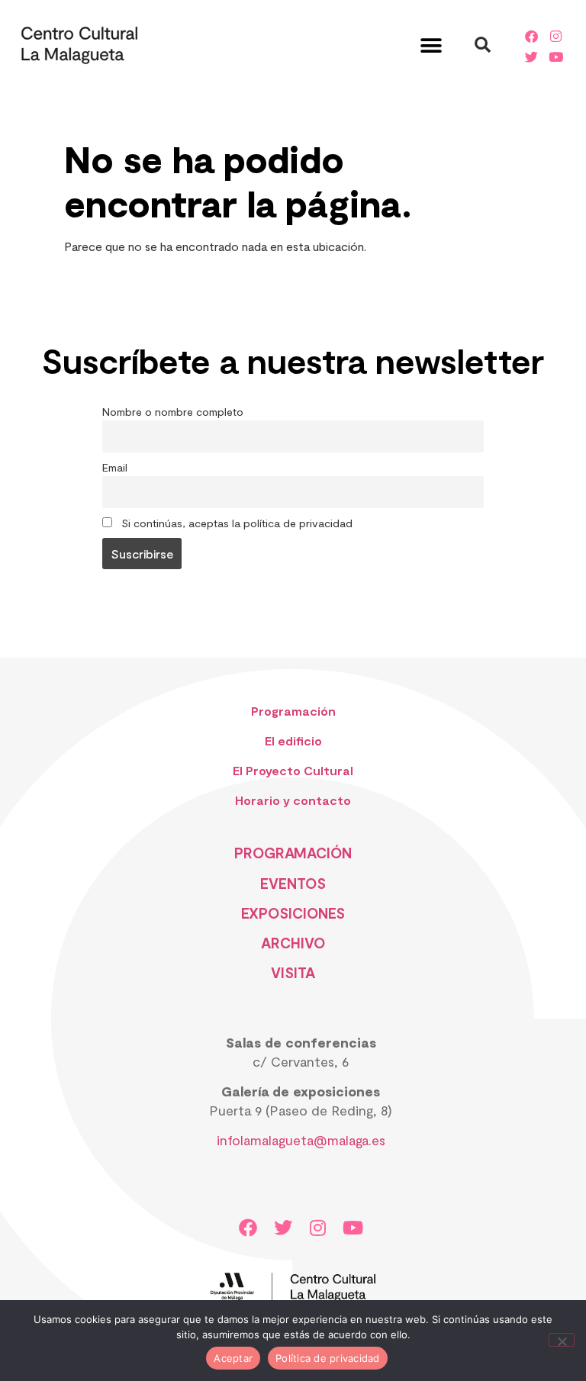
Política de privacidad (327, 1358)
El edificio (293, 740)
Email (114, 467)
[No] (562, 1340)
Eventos (292, 883)
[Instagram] (556, 35)
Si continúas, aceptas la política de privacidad (235, 523)
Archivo (292, 942)
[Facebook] (531, 35)
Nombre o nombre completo (172, 411)
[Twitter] (531, 56)
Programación (293, 710)
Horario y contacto (293, 800)
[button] (431, 45)
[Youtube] (556, 56)
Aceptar (233, 1358)
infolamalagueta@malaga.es (301, 1140)
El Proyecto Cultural (293, 770)
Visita (292, 972)
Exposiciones (293, 913)
